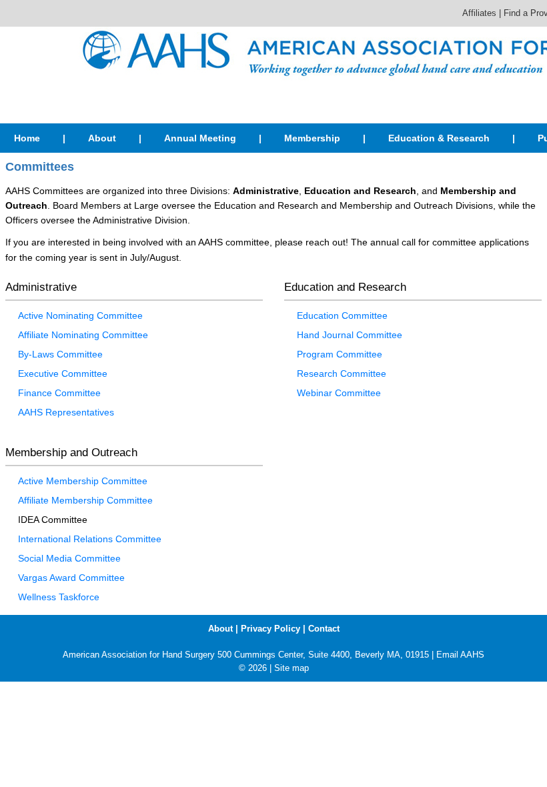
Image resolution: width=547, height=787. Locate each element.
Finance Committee (59, 392)
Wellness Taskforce (58, 597)
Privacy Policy (270, 629)
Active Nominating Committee (80, 315)
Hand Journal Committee (349, 334)
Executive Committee (62, 373)
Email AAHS (460, 655)
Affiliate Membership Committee (85, 500)
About (102, 138)
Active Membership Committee (82, 481)
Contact (324, 629)
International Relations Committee (89, 539)
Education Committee (342, 315)
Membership (312, 138)
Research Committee (341, 373)
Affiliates (479, 13)
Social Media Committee (69, 558)
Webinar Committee (339, 392)
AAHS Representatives (66, 412)
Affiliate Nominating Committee (83, 334)
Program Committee (339, 354)
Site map (291, 668)
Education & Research (439, 138)
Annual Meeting (200, 138)
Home (27, 138)
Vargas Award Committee (71, 577)
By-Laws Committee (60, 354)
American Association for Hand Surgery (139, 655)
